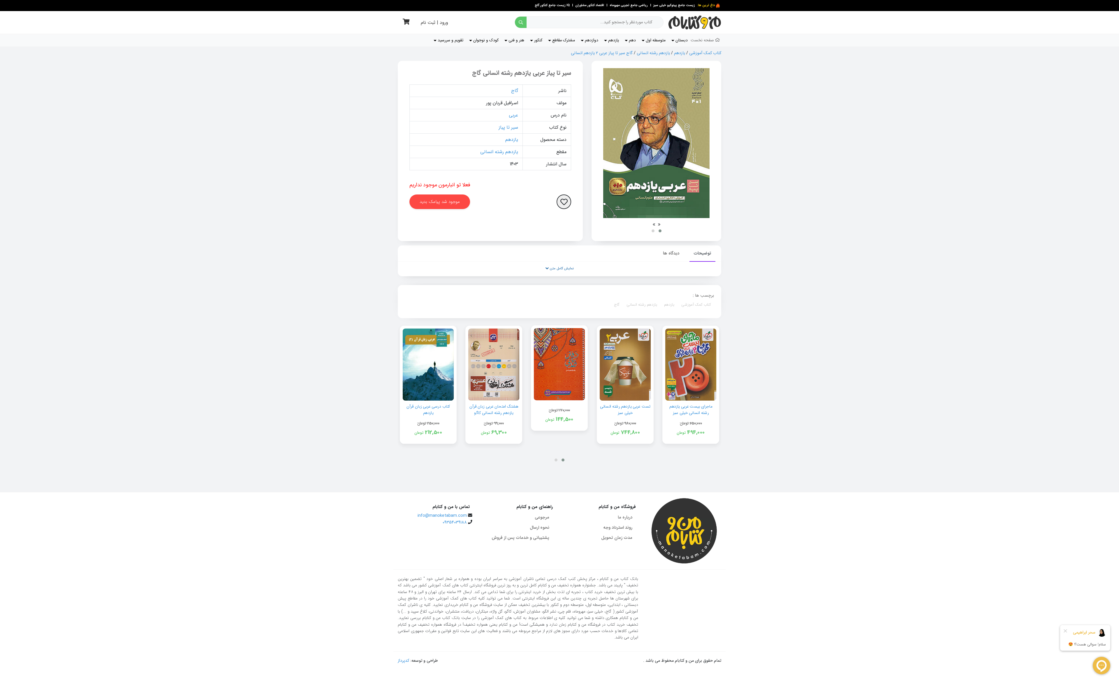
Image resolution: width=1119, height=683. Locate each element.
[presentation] (659, 224)
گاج (514, 90)
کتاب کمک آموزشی (705, 53)
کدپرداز (403, 660)
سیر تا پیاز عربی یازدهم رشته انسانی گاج (521, 73)
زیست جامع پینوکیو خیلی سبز (673, 5)
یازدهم (679, 53)
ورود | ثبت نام (434, 22)
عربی (513, 115)
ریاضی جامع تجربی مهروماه (629, 5)
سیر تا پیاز (508, 127)
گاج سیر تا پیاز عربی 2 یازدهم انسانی (602, 53)
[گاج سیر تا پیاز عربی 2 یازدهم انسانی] (656, 143)
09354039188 (455, 522)
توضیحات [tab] (702, 253)
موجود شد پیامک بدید (440, 201)
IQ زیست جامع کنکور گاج (552, 5)
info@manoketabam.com (442, 515)
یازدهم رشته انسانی (653, 53)
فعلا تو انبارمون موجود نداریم (439, 185)
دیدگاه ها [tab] (671, 253)
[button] (660, 231)
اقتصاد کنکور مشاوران (589, 5)
